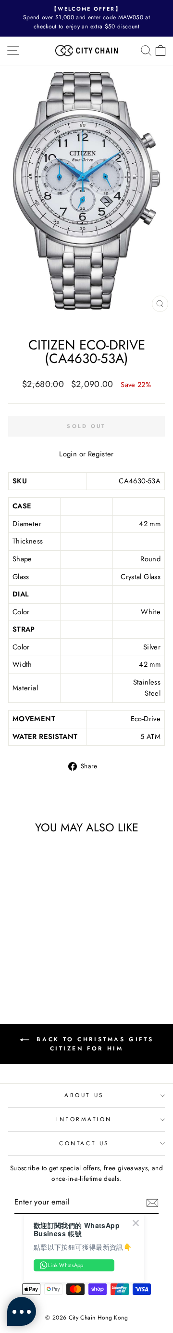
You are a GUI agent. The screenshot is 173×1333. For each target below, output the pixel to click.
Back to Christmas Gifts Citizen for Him (93, 1044)
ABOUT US (83, 1095)
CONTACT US (84, 1143)
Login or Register (86, 454)
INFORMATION (84, 1119)
